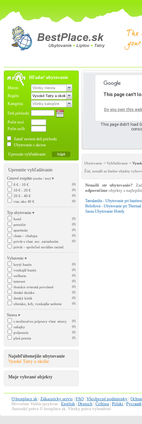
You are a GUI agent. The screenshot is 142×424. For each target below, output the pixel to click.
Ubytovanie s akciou (29, 145)
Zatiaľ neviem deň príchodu (35, 139)
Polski (117, 404)
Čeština (102, 404)
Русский (133, 404)
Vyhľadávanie (117, 163)
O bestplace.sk (24, 399)
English (68, 404)
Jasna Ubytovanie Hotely (104, 211)
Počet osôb (16, 128)
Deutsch (85, 404)
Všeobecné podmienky (107, 399)
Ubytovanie (93, 163)
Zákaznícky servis (56, 399)
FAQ (80, 399)
